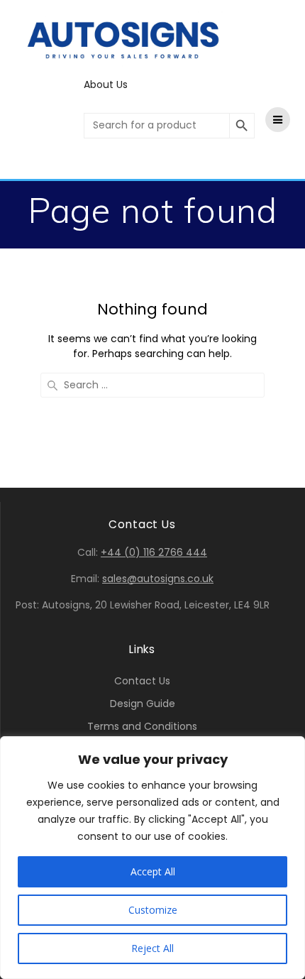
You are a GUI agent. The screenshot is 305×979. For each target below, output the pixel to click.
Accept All (153, 871)
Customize (152, 910)
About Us (106, 84)
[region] (152, 857)
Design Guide (142, 703)
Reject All (152, 948)
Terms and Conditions (142, 726)
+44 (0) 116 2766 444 (154, 552)
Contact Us (142, 681)
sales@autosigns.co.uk (158, 578)
